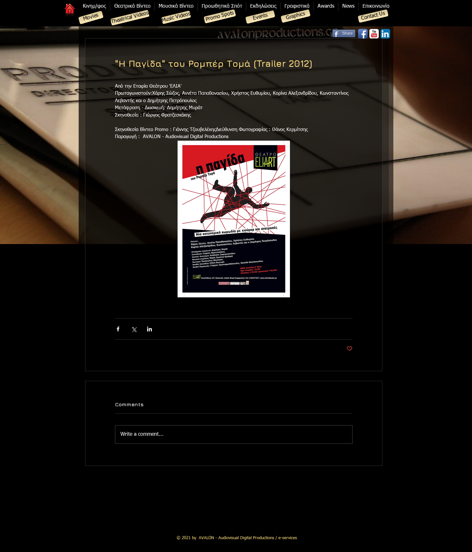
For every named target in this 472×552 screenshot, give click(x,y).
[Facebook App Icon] (363, 34)
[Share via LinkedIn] (149, 329)
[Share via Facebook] (118, 329)
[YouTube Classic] (374, 34)
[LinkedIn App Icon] (385, 34)
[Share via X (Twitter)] (134, 329)
